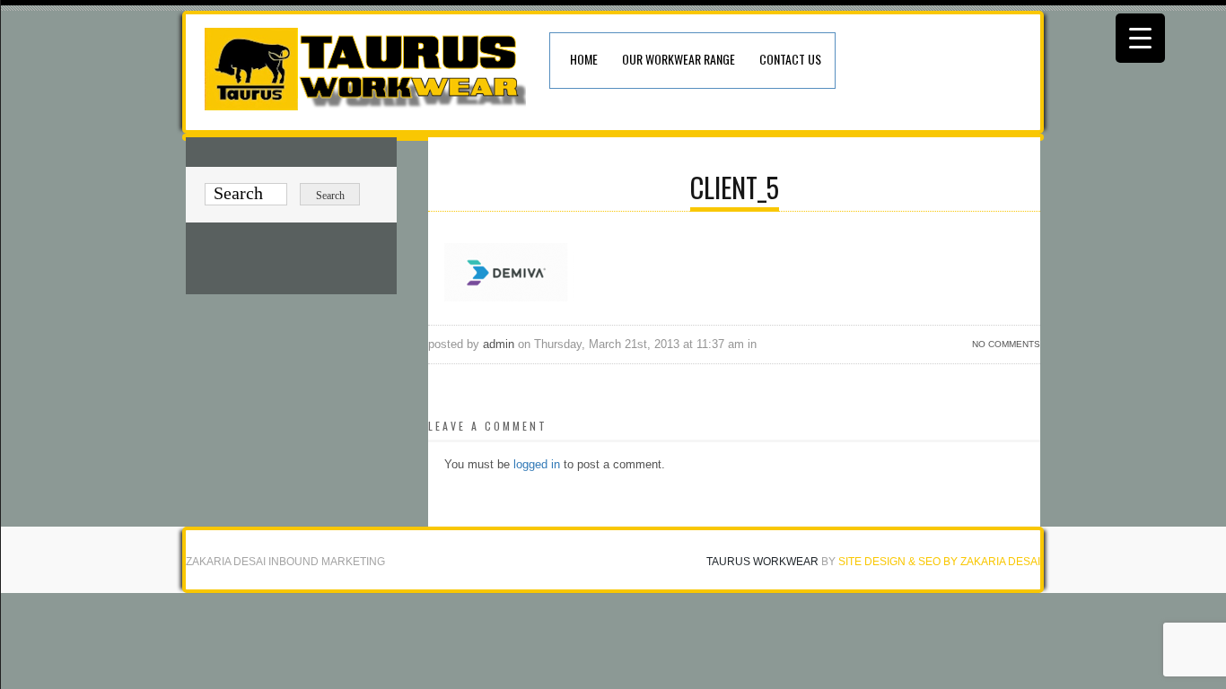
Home (584, 58)
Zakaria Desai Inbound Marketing (285, 561)
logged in (536, 464)
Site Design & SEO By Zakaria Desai (939, 561)
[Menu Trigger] (1140, 38)
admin (498, 344)
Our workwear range (678, 58)
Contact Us (790, 58)
